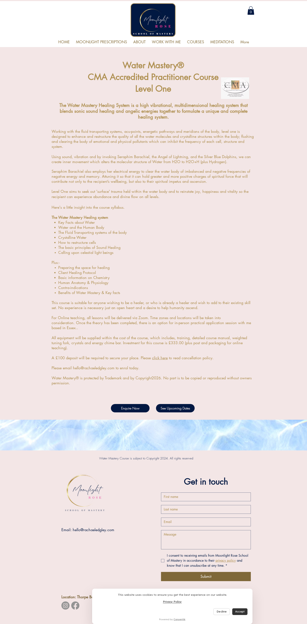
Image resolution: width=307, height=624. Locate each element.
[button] (195, 42)
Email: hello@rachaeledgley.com (87, 529)
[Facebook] (75, 605)
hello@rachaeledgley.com (93, 367)
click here (160, 357)
